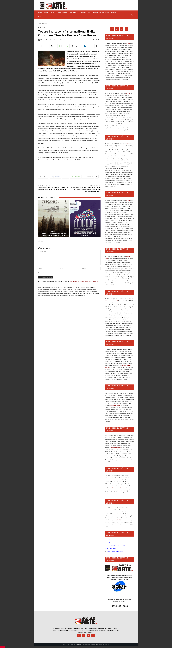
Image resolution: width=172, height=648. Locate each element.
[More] (96, 46)
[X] (126, 29)
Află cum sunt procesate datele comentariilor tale (84, 281)
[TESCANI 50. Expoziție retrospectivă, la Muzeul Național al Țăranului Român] (53, 218)
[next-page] (42, 240)
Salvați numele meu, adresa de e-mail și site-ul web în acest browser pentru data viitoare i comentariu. (68, 273)
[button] (132, 15)
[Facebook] (112, 29)
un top (128, 43)
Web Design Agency (101, 644)
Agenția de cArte (48, 39)
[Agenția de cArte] (39, 40)
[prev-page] (39, 240)
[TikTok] (121, 29)
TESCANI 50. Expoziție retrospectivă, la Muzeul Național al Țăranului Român (54, 234)
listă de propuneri (115, 405)
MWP (109, 644)
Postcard (44, 23)
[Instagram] (117, 29)
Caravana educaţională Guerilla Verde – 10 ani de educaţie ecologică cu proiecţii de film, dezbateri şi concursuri (86, 189)
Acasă (39, 23)
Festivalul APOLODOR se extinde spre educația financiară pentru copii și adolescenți (85, 233)
